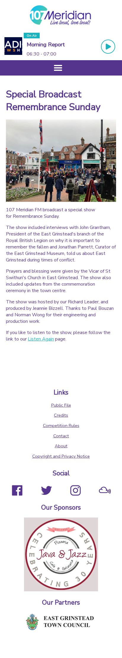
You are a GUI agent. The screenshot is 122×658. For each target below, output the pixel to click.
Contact (61, 436)
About (61, 446)
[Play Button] (108, 47)
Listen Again (41, 339)
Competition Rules (61, 425)
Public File (61, 405)
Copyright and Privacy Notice (61, 456)
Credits (61, 415)
